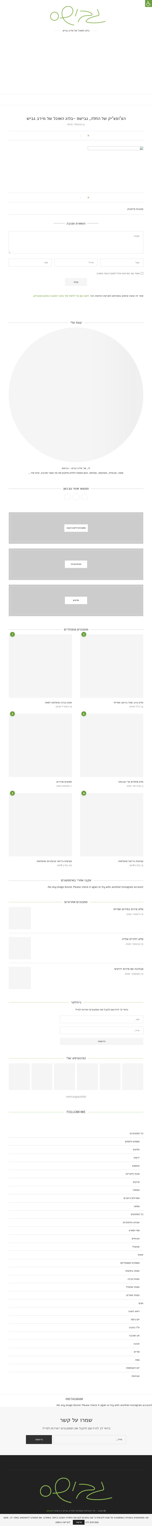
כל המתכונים (136, 1133)
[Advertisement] (76, 66)
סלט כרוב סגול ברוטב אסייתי (128, 702)
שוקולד (136, 1246)
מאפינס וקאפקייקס (130, 1263)
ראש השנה (134, 1311)
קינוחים (136, 1238)
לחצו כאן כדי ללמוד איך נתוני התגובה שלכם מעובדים (61, 296)
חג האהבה (134, 1335)
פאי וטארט (134, 1230)
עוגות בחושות (132, 1271)
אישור (79, 1522)
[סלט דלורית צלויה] (20, 948)
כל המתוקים (137, 1214)
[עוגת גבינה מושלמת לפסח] (40, 666)
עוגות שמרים (133, 1295)
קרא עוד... (34, 473)
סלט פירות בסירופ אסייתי (128, 909)
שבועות (136, 1376)
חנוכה (136, 1343)
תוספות (136, 1166)
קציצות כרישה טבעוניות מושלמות (54, 861)
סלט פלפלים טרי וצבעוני (130, 782)
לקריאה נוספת (62, 1522)
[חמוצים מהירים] (40, 745)
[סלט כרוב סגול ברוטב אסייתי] (111, 666)
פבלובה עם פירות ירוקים (128, 969)
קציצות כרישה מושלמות (130, 861)
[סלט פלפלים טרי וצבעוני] (111, 745)
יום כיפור (135, 1319)
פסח (137, 1360)
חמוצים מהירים (64, 782)
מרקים (136, 1182)
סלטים (136, 1149)
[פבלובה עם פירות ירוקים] (20, 978)
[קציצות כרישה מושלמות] (111, 824)
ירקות (137, 1157)
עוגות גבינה (134, 1279)
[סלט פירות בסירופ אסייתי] (20, 918)
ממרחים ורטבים (132, 1198)
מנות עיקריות (133, 1174)
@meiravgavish (76, 1097)
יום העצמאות (133, 1368)
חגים (141, 1303)
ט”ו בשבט (134, 1327)
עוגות (140, 1254)
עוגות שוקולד (133, 1287)
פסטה (137, 1206)
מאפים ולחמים (132, 1141)
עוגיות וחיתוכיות (131, 1222)
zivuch (50, 1510)
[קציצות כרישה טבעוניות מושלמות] (40, 824)
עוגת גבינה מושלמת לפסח (58, 702)
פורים (137, 1351)
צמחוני (136, 1190)
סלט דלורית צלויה (132, 939)
